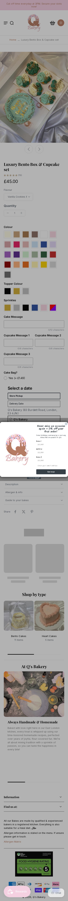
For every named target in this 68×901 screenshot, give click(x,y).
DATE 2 (39, 449)
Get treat (51, 472)
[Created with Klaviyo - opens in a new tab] (34, 478)
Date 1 (39, 441)
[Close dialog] (66, 424)
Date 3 (39, 457)
